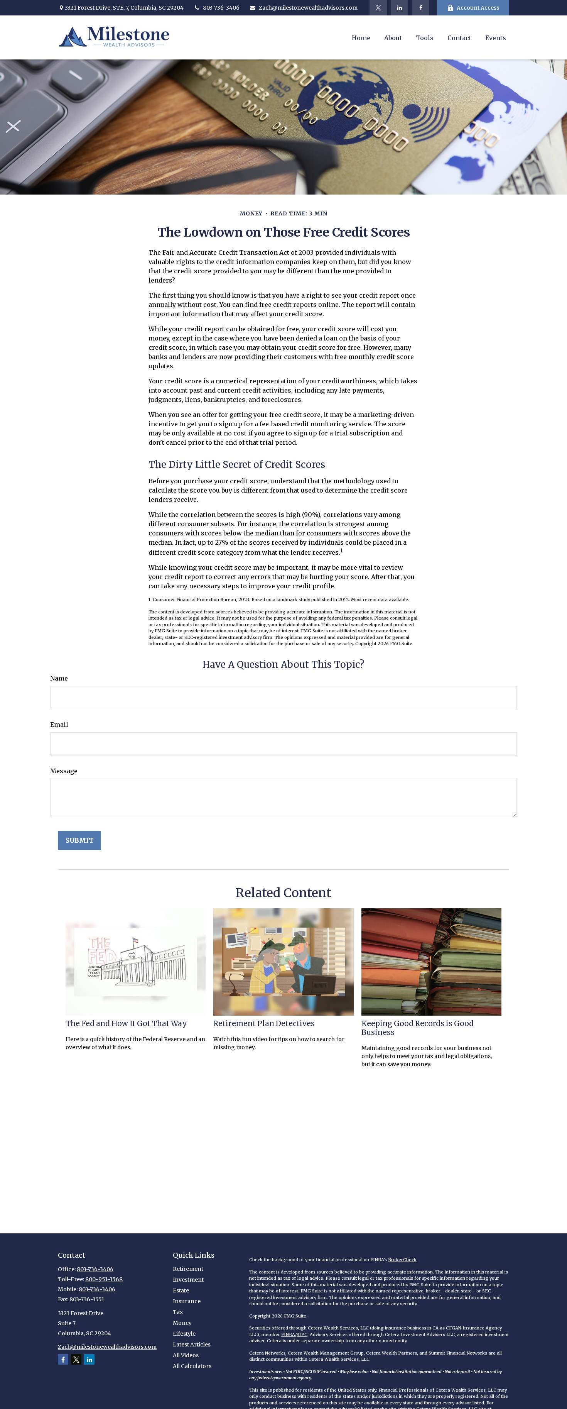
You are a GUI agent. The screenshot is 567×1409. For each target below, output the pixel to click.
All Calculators (192, 1366)
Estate (181, 1290)
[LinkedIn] (399, 7)
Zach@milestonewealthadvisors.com (308, 7)
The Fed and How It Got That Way (126, 1023)
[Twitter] (378, 7)
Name (59, 678)
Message (64, 771)
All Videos (186, 1355)
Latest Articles (192, 1344)
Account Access (478, 7)
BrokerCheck (402, 1259)
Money (182, 1322)
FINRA (288, 1334)
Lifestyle (184, 1333)
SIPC (302, 1334)
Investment (188, 1279)
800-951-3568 (104, 1279)
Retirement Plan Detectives (264, 1023)
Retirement (188, 1268)
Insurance (187, 1301)
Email (59, 724)
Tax (178, 1312)
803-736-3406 (221, 7)
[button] (361, 37)
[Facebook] (420, 7)
